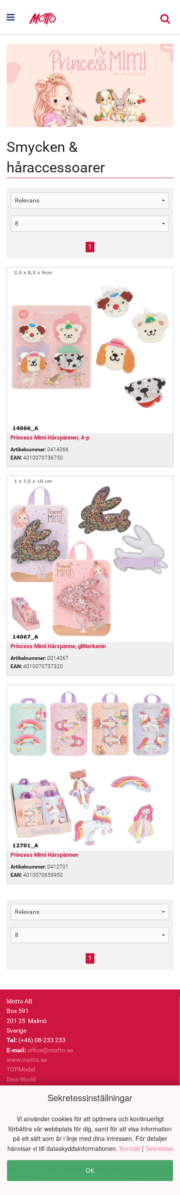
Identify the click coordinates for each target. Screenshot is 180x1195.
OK (90, 1170)
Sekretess (159, 1148)
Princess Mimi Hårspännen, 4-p (49, 437)
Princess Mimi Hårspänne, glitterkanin (58, 646)
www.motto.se (27, 1059)
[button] (13, 17)
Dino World (21, 1079)
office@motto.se (50, 1050)
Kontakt (130, 1148)
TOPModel (21, 1069)
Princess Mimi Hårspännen (44, 855)
